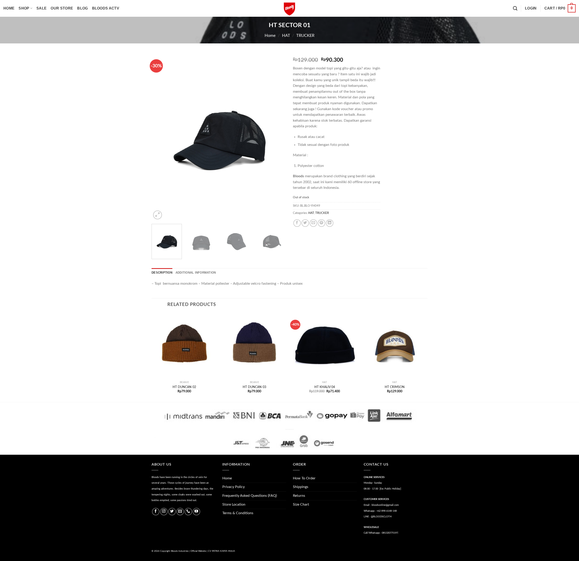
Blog (82, 8)
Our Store (62, 8)
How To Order (304, 478)
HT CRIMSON (395, 387)
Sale (41, 8)
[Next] (278, 137)
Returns (299, 495)
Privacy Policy (233, 487)
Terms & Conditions (237, 513)
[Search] (515, 8)
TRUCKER (305, 35)
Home (8, 8)
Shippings (300, 487)
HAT (286, 35)
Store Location (233, 504)
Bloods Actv (105, 8)
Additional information (196, 272)
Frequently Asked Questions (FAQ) (249, 495)
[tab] (162, 272)
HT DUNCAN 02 (184, 387)
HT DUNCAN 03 (254, 387)
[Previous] (160, 137)
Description (162, 272)
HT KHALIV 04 (324, 387)
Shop (24, 8)
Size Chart (301, 504)
